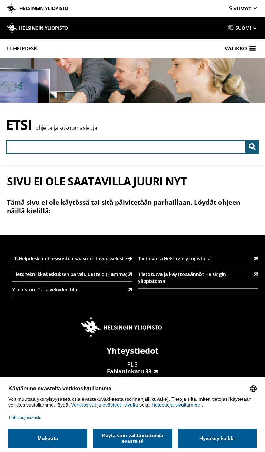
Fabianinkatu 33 (129, 371)
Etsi (19, 124)
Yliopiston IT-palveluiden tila (44, 289)
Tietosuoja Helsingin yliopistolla (174, 258)
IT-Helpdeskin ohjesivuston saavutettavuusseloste (69, 258)
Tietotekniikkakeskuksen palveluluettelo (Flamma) (69, 274)
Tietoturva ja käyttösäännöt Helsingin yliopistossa (182, 277)
